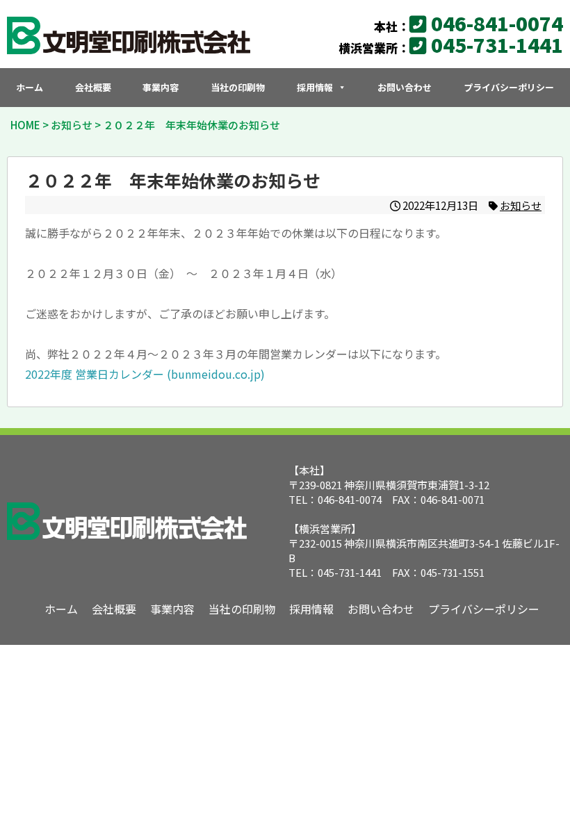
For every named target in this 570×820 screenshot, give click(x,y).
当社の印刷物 (238, 87)
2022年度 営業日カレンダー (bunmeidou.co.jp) (145, 374)
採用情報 (315, 87)
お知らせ (521, 205)
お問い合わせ (404, 87)
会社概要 (93, 87)
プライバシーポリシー (509, 87)
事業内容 (160, 87)
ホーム (29, 87)
